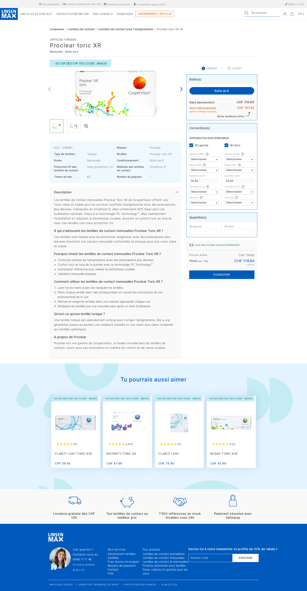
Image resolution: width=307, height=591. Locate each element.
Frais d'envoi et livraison (123, 561)
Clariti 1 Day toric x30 (73, 453)
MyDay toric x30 (224, 453)
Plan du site (169, 584)
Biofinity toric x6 (121, 453)
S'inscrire (245, 557)
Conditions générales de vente (98, 584)
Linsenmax (57, 29)
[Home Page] (9, 14)
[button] (284, 13)
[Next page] (180, 89)
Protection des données (140, 584)
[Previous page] (50, 89)
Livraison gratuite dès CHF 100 (84, 4)
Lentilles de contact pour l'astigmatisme (125, 29)
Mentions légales (61, 584)
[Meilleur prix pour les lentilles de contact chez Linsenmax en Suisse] (40, 4)
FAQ (110, 573)
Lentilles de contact (81, 29)
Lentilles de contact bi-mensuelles (165, 561)
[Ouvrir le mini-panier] (291, 13)
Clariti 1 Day (168, 453)
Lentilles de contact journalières (164, 554)
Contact (113, 569)
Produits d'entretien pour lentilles (164, 565)
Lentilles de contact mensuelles (164, 558)
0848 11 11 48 (82, 559)
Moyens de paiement (122, 565)
